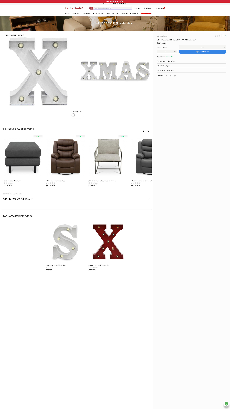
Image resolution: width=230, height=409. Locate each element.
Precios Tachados (146, 13)
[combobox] (110, 8)
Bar (118, 13)
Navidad (20, 35)
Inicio (6, 35)
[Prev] (144, 130)
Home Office (109, 13)
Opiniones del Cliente (18, 198)
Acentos (124, 13)
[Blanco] (73, 115)
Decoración (133, 13)
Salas (67, 13)
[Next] (148, 130)
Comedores (75, 13)
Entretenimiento (97, 13)
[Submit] (91, 8)
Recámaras (85, 13)
